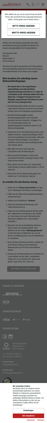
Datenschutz (31, 420)
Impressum (40, 420)
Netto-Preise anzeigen (23, 26)
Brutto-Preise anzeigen (23, 32)
